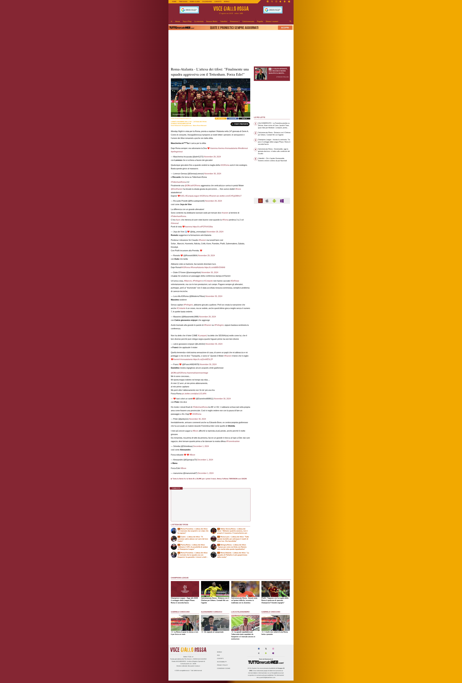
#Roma (225, 220)
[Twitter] (272, 1)
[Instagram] (276, 1)
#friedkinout (243, 148)
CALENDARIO (207, 1)
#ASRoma (225, 165)
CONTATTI (217, 1)
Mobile (219, 652)
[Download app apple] (280, 1)
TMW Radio (183, 1)
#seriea (221, 148)
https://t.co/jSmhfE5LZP (203, 359)
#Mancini (188, 281)
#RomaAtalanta (197, 267)
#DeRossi (235, 281)
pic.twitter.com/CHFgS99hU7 (229, 196)
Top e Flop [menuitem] (187, 21)
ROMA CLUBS (195, 1)
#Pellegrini (197, 281)
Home (174, 1)
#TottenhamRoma (178, 182)
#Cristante (208, 281)
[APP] (260, 201)
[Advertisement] (272, 299)
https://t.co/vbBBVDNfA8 (214, 267)
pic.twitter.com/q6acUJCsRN (194, 394)
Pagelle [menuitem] (260, 21)
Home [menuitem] (177, 21)
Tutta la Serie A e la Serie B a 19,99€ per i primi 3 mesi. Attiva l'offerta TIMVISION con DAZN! (210, 479)
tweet (244, 118)
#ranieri (225, 213)
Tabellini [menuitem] (223, 21)
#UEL (182, 196)
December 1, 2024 (201, 446)
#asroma (214, 148)
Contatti (220, 658)
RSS (218, 655)
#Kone (238, 189)
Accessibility (222, 662)
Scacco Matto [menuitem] (211, 21)
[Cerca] (290, 21)
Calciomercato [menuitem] (248, 21)
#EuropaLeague (192, 196)
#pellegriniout (177, 152)
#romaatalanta (231, 148)
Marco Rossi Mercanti (180, 123)
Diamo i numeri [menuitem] (272, 21)
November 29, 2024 (212, 157)
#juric (178, 220)
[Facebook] (267, 1)
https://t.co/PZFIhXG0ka (203, 227)
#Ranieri (212, 196)
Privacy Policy (222, 665)
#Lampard (202, 336)
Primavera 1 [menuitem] (235, 21)
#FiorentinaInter (233, 441)
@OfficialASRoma (192, 186)
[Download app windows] (289, 1)
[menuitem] (171, 21)
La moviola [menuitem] (198, 21)
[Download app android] (284, 1)
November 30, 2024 (212, 174)
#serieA (176, 359)
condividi (232, 118)
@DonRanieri (177, 189)
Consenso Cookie (223, 668)
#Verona (174, 223)
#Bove (195, 431)
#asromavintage (201, 373)
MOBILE (226, 1)
